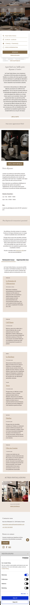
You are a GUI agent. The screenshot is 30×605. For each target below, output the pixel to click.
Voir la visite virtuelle (15, 164)
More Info (23, 593)
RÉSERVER (15, 52)
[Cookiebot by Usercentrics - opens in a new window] (22, 558)
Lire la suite (15, 116)
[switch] (26, 579)
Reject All (15, 602)
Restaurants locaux (8, 260)
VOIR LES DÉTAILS (15, 506)
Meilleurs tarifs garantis (15, 55)
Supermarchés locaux (23, 260)
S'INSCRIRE (5, 542)
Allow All (15, 598)
